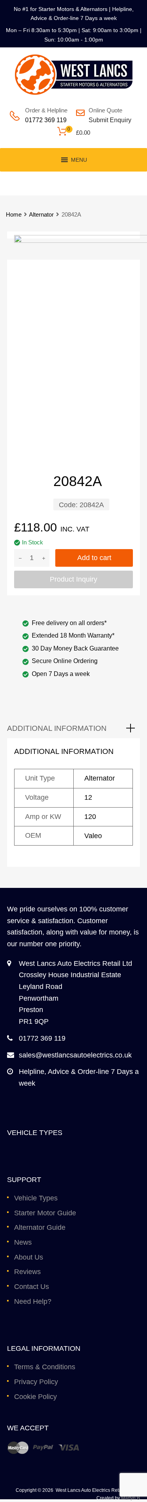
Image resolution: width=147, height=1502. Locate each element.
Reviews (27, 1272)
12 (88, 797)
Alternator (41, 214)
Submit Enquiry (108, 120)
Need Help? (32, 1301)
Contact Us (31, 1287)
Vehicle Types (36, 1198)
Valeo (93, 836)
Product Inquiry (73, 579)
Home (14, 214)
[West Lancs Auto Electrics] (73, 92)
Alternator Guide (39, 1227)
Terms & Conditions (44, 1367)
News (23, 1242)
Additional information (57, 728)
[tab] (73, 728)
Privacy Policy (36, 1382)
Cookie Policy (35, 1397)
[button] (79, 160)
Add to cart (94, 558)
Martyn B (130, 1498)
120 (90, 817)
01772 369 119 (46, 120)
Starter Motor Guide (45, 1213)
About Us (28, 1257)
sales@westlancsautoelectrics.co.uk (75, 1055)
